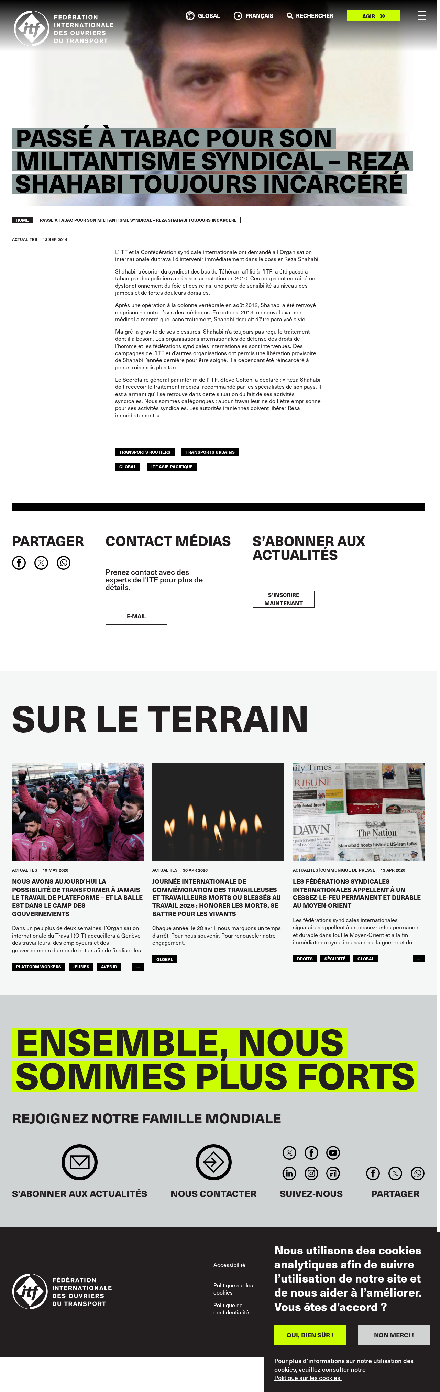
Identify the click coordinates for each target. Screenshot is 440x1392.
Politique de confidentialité (231, 1308)
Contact (214, 1165)
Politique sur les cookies (233, 1289)
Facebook (311, 1153)
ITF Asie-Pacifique (172, 466)
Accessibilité (229, 1265)
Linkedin (289, 1173)
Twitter (289, 1153)
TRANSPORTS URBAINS (210, 452)
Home (22, 220)
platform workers (38, 967)
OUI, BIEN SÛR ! (310, 1335)
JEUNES (81, 967)
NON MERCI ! (394, 1335)
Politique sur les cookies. (308, 1377)
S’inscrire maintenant (283, 599)
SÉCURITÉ (335, 958)
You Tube (333, 1153)
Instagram (311, 1173)
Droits (305, 958)
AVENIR (109, 967)
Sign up (80, 1165)
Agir (368, 16)
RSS (333, 1173)
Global (127, 466)
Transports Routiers (144, 452)
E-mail (136, 616)
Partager (48, 540)
